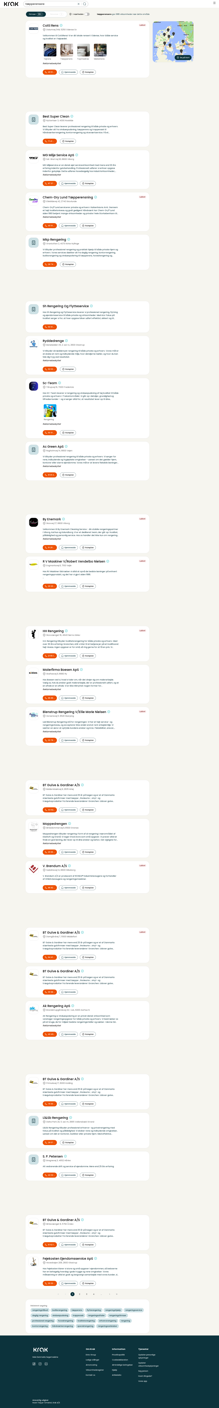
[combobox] (51, 4)
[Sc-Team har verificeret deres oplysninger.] (59, 382)
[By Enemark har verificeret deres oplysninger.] (63, 519)
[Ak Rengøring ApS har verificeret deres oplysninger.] (72, 1005)
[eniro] (11, 4)
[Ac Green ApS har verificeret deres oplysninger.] (66, 446)
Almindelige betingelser (122, 1365)
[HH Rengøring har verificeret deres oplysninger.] (66, 630)
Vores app (142, 1381)
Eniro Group (91, 1354)
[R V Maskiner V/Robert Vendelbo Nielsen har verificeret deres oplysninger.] (107, 561)
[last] (117, 1294)
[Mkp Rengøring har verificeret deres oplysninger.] (68, 239)
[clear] (78, 4)
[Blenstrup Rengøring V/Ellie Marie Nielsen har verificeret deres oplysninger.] (108, 711)
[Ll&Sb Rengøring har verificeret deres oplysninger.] (70, 1117)
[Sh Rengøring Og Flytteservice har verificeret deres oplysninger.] (91, 305)
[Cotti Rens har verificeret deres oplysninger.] (61, 25)
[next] (110, 1294)
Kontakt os (90, 1375)
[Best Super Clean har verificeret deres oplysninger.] (71, 116)
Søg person (143, 1371)
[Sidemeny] (214, 2)
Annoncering (91, 1365)
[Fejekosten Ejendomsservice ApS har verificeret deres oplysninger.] (95, 1258)
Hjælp (114, 1370)
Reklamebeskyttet (52, 63)
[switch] (87, 14)
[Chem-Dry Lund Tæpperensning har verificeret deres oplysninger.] (95, 197)
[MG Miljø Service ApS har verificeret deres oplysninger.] (76, 154)
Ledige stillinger (92, 1360)
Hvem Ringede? (145, 1376)
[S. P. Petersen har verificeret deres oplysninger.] (65, 1156)
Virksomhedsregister (95, 1370)
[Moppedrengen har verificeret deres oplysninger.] (69, 823)
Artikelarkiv (116, 1375)
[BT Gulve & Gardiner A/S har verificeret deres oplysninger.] (82, 784)
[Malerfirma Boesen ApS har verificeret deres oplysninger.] (81, 669)
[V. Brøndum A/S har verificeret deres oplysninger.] (69, 865)
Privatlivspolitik (118, 1354)
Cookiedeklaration (120, 1360)
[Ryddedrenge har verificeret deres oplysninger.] (66, 340)
